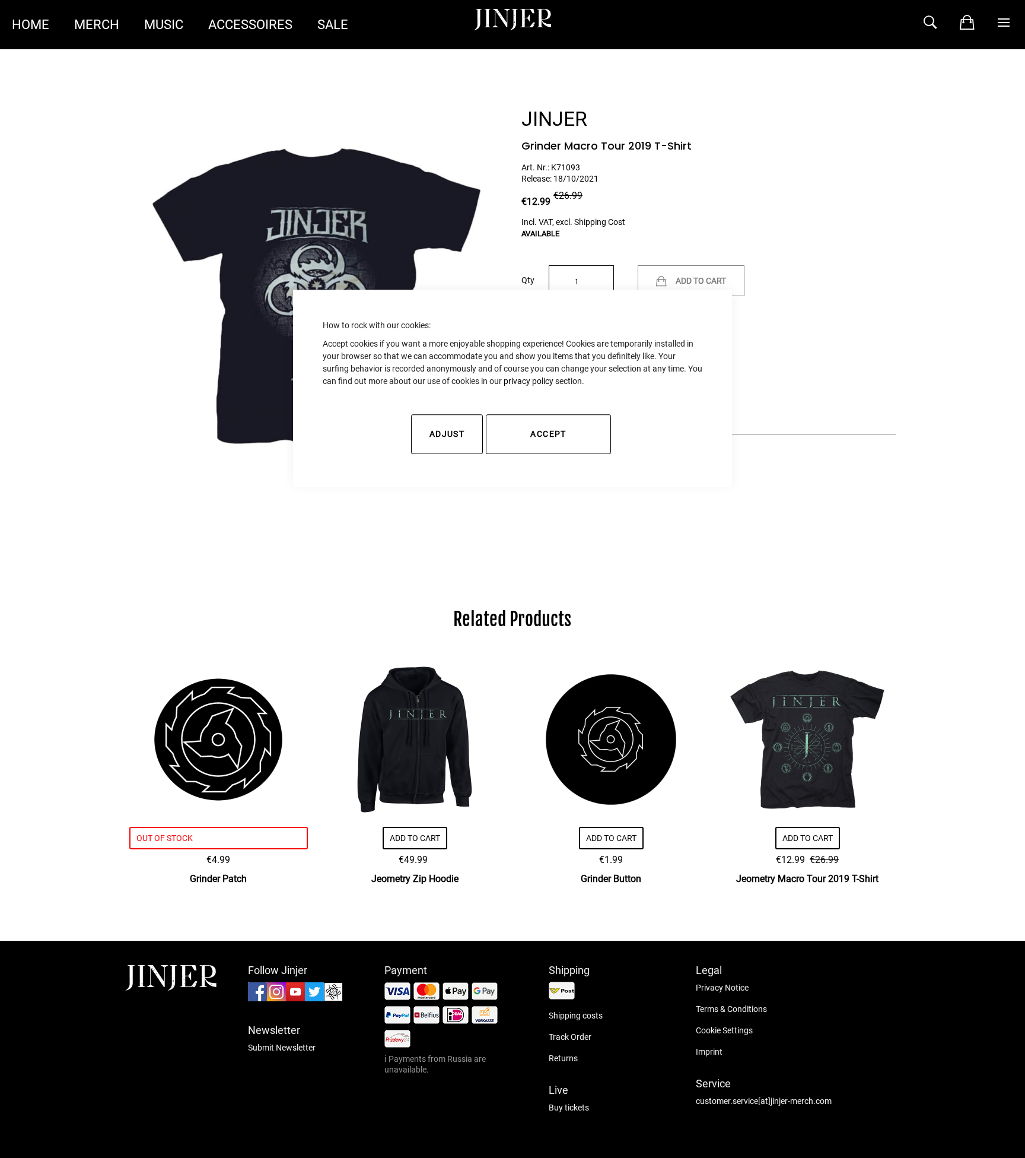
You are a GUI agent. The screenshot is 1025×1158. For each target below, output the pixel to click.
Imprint (709, 1052)
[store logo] (171, 987)
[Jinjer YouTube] (295, 998)
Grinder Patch (218, 878)
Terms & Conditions (731, 1009)
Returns (563, 1058)
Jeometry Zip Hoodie (415, 878)
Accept (548, 434)
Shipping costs (576, 1015)
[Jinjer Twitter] (314, 998)
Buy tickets (569, 1107)
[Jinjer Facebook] (257, 998)
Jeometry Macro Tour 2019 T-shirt (807, 878)
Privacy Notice (722, 987)
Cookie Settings (724, 1030)
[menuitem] (30, 24)
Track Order (570, 1037)
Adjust (446, 434)
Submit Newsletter (282, 1047)
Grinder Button (611, 878)
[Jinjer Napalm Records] (333, 998)
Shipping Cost (599, 222)
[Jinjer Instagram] (276, 998)
